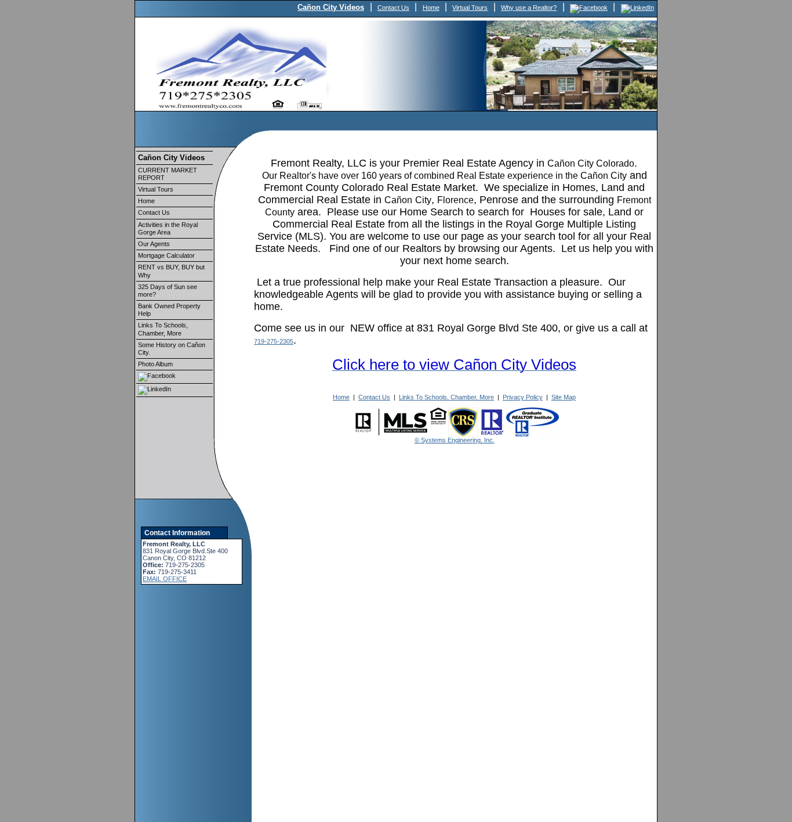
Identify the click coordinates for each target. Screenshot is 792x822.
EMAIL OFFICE (165, 578)
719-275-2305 (273, 341)
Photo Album (155, 363)
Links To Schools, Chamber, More (163, 329)
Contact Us (393, 7)
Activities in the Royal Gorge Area (168, 228)
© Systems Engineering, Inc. (455, 440)
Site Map (563, 397)
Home (431, 7)
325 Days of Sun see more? (167, 290)
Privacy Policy (523, 397)
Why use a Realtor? (529, 7)
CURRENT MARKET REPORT (167, 174)
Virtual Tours (470, 7)
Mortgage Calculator (166, 255)
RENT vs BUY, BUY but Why (171, 271)
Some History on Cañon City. (171, 348)
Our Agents (154, 243)
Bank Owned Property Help (169, 309)
